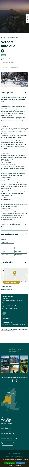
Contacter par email (11, 305)
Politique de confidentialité (14, 456)
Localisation (5, 69)
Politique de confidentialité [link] (14, 465)
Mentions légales (14, 453)
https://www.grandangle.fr (12, 308)
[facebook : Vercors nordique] (4, 313)
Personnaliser (21, 463)
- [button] (3, 273)
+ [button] (3, 270)
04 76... (11, 303)
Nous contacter (7, 444)
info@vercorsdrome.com (7, 330)
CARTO (26, 281)
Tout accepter (10, 463)
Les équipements (14, 67)
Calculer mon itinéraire (11, 282)
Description (5, 67)
